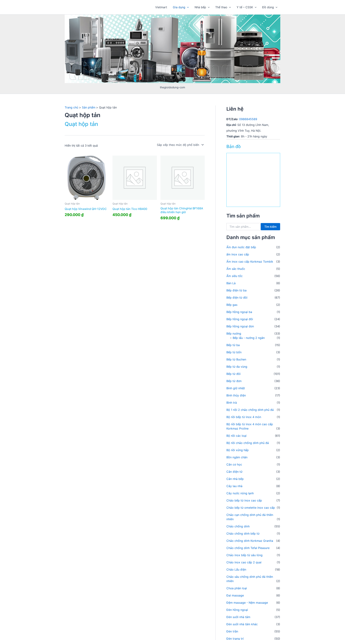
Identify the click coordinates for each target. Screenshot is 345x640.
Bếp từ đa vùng (236, 366)
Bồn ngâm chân (236, 457)
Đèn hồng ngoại (237, 610)
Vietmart (161, 7)
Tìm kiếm (270, 226)
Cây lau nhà (234, 486)
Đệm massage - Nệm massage (247, 602)
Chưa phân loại (236, 588)
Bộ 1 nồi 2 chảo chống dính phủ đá (250, 410)
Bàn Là (231, 283)
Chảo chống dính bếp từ (242, 533)
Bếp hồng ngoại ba (239, 312)
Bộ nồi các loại (236, 435)
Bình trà (231, 402)
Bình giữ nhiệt (235, 388)
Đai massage (235, 595)
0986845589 (248, 119)
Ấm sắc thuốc (235, 269)
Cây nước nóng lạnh (240, 493)
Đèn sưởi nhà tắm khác (242, 624)
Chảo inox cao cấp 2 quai (243, 562)
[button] (187, 7)
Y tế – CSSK (245, 7)
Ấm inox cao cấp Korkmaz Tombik (249, 261)
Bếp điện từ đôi (236, 297)
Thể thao (221, 7)
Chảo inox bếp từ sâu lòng (244, 555)
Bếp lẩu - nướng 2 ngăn (249, 338)
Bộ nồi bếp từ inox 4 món (243, 417)
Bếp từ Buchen (236, 359)
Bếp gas (231, 305)
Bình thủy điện (236, 395)
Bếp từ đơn (234, 381)
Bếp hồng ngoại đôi (239, 319)
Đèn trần (232, 631)
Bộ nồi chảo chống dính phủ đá (247, 443)
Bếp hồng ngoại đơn (240, 326)
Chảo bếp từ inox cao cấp (244, 500)
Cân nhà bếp (235, 479)
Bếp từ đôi (233, 374)
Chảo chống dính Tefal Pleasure (248, 548)
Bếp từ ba (233, 345)
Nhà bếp (200, 7)
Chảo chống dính (238, 526)
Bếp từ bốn (234, 352)
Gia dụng (179, 7)
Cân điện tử (234, 471)
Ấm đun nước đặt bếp (241, 247)
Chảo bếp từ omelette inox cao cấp (250, 507)
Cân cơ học (234, 464)
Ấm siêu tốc (234, 276)
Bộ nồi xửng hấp (237, 450)
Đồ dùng (268, 7)
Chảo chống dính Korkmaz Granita (249, 541)
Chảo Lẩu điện (236, 569)
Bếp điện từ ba (236, 290)
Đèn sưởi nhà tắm (238, 617)
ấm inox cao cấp (237, 254)
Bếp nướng (233, 333)
